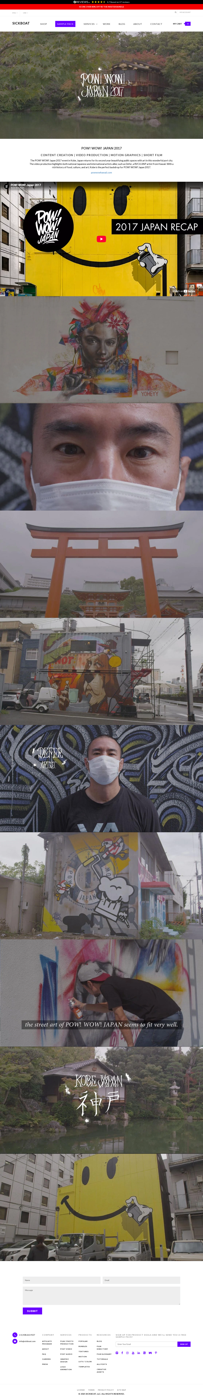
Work (106, 24)
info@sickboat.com (27, 1341)
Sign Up (184, 1344)
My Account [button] (185, 12)
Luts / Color (85, 1362)
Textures (84, 1351)
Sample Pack (65, 24)
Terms (91, 1390)
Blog (122, 24)
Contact (156, 24)
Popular (83, 1341)
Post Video (66, 1349)
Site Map (121, 1390)
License (81, 1390)
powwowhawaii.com (101, 172)
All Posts (102, 1364)
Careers (46, 1359)
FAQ (44, 1354)
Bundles (83, 1346)
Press (45, 1364)
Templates (84, 1367)
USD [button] (24, 13)
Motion (83, 1357)
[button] (175, 12)
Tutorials (102, 1359)
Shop (43, 24)
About (137, 24)
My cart (180, 24)
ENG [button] (14, 13)
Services (89, 24)
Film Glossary (104, 1354)
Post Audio (66, 1354)
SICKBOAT (21, 23)
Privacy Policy (106, 1390)
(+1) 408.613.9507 (27, 1335)
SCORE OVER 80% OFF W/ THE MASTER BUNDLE (101, 7)
